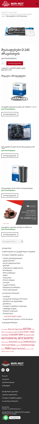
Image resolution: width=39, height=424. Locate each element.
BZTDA (27, 328)
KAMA (6, 332)
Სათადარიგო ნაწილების (10, 401)
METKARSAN (27, 335)
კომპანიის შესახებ (8, 382)
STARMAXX (18, 345)
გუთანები (6, 265)
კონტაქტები (6, 385)
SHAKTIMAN (10, 345)
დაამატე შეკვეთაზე (14, 63)
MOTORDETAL (9, 338)
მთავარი (4, 12)
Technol (21, 348)
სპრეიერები (7, 278)
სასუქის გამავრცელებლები (12, 258)
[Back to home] (13, 4)
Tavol (14, 348)
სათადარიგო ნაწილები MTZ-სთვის (15, 299)
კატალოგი (5, 379)
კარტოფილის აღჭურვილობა (13, 268)
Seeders (5, 275)
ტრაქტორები (6, 248)
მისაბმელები (7, 270)
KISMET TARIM (28, 332)
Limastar (5, 335)
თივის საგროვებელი (10, 290)
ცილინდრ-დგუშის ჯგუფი (17, 68)
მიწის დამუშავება (9, 273)
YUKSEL (7, 351)
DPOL (3, 332)
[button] (37, 4)
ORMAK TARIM (4, 342)
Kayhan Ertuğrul (13, 332)
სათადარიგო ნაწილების (10, 293)
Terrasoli (27, 349)
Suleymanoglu (28, 344)
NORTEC (29, 338)
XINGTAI (3, 351)
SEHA (3, 345)
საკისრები (6, 296)
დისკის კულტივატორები (11, 263)
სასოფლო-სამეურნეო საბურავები (15, 306)
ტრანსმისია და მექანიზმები (13, 301)
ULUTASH (31, 349)
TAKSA (2, 349)
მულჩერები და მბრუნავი (11, 287)
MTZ (20, 338)
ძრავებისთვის (14, 14)
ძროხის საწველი (9, 280)
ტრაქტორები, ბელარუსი (10, 391)
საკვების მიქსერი (9, 285)
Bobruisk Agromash (15, 329)
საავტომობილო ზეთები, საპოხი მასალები (18, 319)
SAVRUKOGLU (29, 341)
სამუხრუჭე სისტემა (10, 308)
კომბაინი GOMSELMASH (9, 395)
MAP (21, 334)
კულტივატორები (9, 261)
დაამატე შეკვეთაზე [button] (9, 155)
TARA (8, 348)
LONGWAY (13, 334)
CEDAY (32, 329)
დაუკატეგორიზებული (9, 322)
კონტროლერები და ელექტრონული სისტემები (18, 251)
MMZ (32, 335)
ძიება (22, 241)
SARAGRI (20, 342)
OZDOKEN (13, 342)
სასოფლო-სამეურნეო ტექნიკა (13, 255)
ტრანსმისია (7, 304)
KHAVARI (20, 332)
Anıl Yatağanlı (4, 329)
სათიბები (6, 282)
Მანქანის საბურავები (10, 311)
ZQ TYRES (11, 351)
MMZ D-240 (8, 70)
